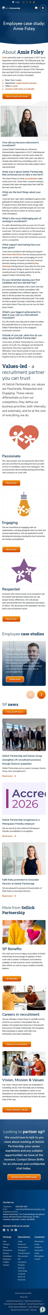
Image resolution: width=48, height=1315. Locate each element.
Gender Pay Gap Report (35, 1304)
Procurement (23, 1256)
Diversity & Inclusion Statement (14, 1304)
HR (19, 1259)
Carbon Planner (33, 1307)
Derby (37, 1253)
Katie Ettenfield (14, 254)
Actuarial (21, 1274)
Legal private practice (26, 83)
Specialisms (7, 1250)
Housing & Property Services (22, 1265)
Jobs (4, 1241)
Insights (6, 1262)
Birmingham (39, 1256)
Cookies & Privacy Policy (14, 1301)
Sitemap (34, 1310)
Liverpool (38, 1247)
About (5, 1247)
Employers (7, 1259)
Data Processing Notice (33, 1301)
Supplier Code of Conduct (20, 1310)
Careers (6, 1265)
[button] (41, 694)
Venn (26, 1297)
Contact (6, 1244)
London (37, 1259)
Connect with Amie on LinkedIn (19, 89)
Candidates (7, 1256)
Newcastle (39, 1250)
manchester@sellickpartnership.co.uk (30, 1209)
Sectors (6, 1253)
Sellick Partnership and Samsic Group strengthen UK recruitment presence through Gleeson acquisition (22, 759)
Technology (22, 1271)
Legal (20, 1241)
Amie (5, 57)
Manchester (39, 1241)
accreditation (31, 178)
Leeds (15, 86)
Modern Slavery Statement (17, 1307)
